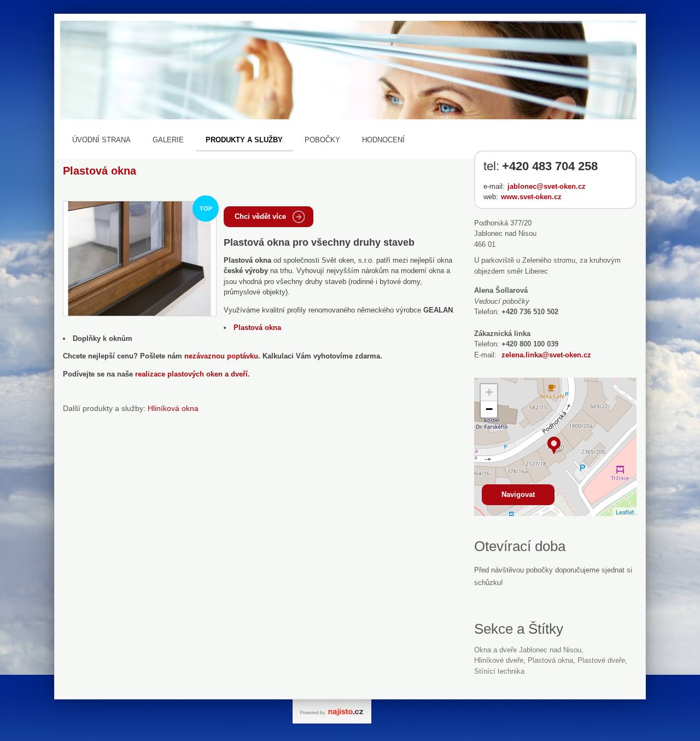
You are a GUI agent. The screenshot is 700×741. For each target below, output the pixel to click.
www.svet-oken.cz (531, 197)
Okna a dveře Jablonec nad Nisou (527, 650)
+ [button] (489, 392)
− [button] (489, 409)
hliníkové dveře (498, 660)
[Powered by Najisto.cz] (332, 711)
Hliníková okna (173, 408)
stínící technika (499, 671)
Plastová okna (550, 660)
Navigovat (518, 494)
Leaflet (625, 511)
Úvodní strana (101, 140)
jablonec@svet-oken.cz (547, 186)
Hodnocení (383, 140)
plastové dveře (601, 660)
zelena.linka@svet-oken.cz (546, 355)
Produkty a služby (244, 140)
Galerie (168, 140)
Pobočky (322, 140)
